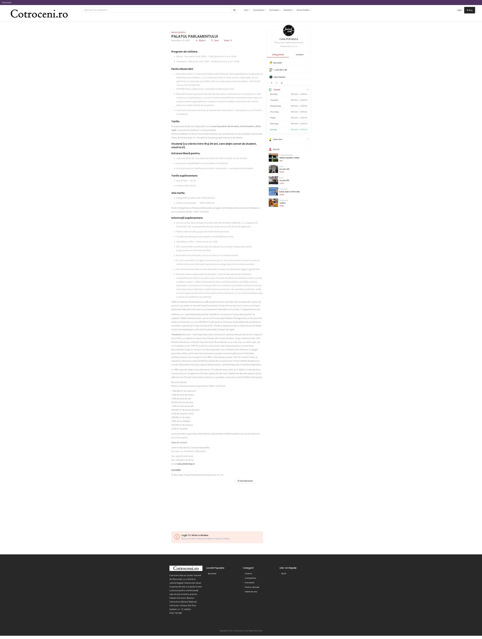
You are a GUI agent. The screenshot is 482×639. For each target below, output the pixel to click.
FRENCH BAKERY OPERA (289, 158)
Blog (470, 10)
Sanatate (288, 10)
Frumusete (274, 10)
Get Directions (246, 481)
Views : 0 (228, 40)
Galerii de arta (251, 591)
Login (459, 10)
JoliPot (282, 203)
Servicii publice (303, 10)
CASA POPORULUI (288, 39)
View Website (279, 77)
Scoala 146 (284, 169)
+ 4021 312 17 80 (280, 70)
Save (216, 40)
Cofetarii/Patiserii (285, 155)
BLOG (284, 573)
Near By (276, 149)
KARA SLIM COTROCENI (289, 191)
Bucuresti (278, 63)
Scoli (281, 166)
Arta (246, 10)
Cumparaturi (259, 10)
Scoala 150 (284, 180)
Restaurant (283, 200)
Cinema (248, 573)
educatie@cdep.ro (186, 463)
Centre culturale (252, 587)
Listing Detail (278, 54)
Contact (300, 54)
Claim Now (277, 139)
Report (202, 40)
